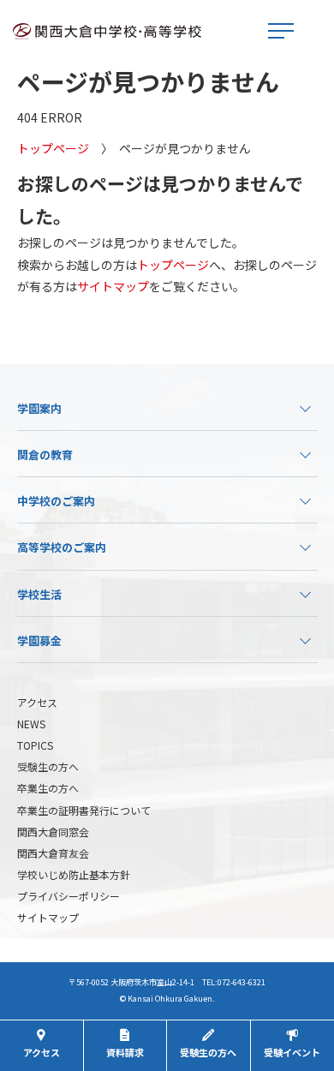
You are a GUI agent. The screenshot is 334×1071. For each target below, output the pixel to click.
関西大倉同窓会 (53, 831)
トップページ (53, 148)
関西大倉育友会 (53, 853)
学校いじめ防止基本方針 (73, 874)
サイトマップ (113, 286)
